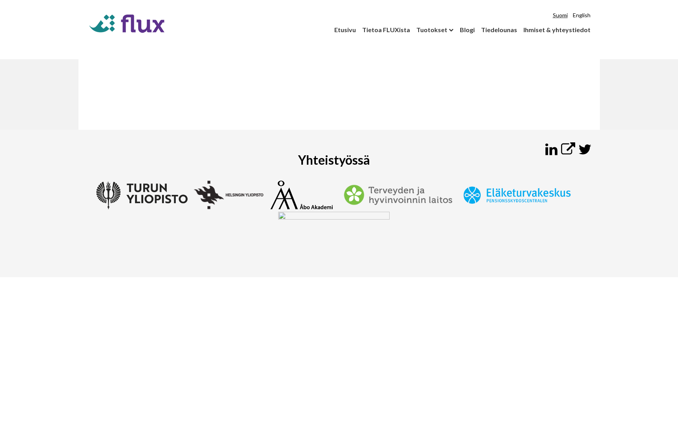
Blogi (467, 29)
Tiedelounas (499, 29)
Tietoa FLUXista (386, 29)
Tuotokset (431, 29)
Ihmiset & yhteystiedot (557, 29)
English (582, 15)
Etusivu (345, 29)
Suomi (560, 15)
